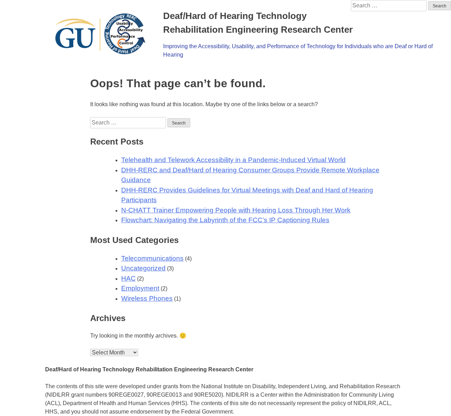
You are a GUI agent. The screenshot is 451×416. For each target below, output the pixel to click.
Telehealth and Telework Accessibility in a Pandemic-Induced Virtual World (233, 160)
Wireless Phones (147, 298)
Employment (140, 288)
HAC (128, 278)
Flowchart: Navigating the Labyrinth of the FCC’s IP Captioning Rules (225, 220)
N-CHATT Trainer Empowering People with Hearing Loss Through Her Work (236, 210)
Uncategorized (143, 268)
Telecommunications (152, 258)
